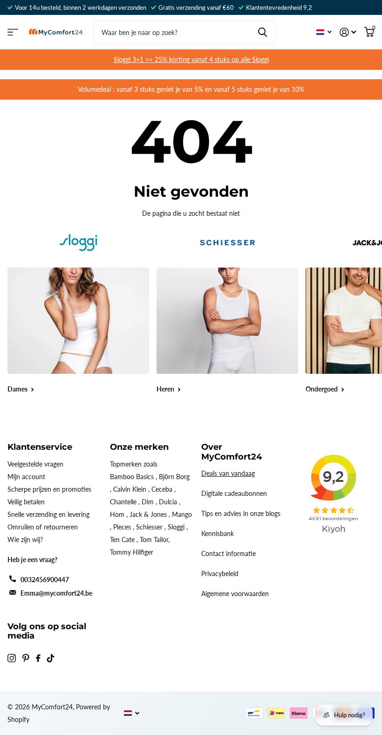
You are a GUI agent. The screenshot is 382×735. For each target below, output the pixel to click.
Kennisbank (217, 533)
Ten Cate (122, 539)
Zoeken (262, 32)
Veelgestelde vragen (35, 464)
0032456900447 (44, 580)
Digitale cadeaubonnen (234, 493)
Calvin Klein (129, 489)
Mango (182, 514)
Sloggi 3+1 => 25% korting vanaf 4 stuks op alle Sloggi (191, 59)
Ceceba (161, 489)
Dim (148, 502)
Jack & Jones (148, 514)
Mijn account (26, 477)
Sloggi (176, 527)
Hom (117, 514)
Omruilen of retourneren (42, 527)
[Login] (347, 32)
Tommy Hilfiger (131, 552)
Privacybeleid (220, 573)
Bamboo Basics (132, 477)
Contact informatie (228, 553)
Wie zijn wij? (25, 539)
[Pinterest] (25, 658)
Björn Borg (174, 477)
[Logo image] (78, 243)
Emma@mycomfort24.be (56, 593)
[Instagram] (11, 658)
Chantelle (123, 502)
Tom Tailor (154, 539)
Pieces (122, 527)
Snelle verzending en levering (48, 514)
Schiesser (149, 527)
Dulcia (168, 502)
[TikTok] (51, 658)
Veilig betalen (26, 502)
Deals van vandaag (228, 473)
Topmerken (126, 464)
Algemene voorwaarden (235, 594)
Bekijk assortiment (12, 32)
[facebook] (38, 658)
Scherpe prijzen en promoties (49, 489)
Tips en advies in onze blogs (240, 513)
